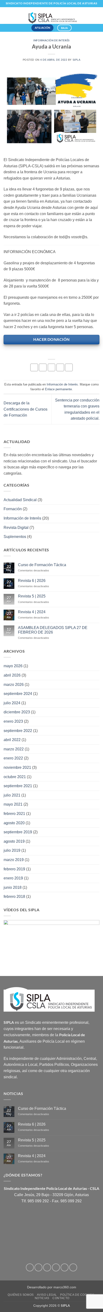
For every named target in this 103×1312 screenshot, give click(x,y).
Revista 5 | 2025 (32, 596)
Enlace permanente (58, 389)
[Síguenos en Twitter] (47, 1267)
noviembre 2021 (17, 767)
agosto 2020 (14, 823)
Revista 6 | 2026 (32, 581)
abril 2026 (12, 675)
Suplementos (15, 537)
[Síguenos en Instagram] (38, 1267)
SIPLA (76, 59)
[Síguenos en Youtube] (73, 1267)
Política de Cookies (77, 1294)
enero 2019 (13, 878)
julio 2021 (12, 795)
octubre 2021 (15, 777)
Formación (13, 509)
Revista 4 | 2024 (32, 612)
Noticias (42, 1298)
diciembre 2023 (17, 712)
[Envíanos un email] (56, 1267)
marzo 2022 (14, 749)
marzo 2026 (14, 685)
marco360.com (64, 1287)
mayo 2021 (13, 804)
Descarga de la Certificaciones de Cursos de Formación (25, 409)
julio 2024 (12, 703)
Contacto (60, 1298)
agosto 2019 (14, 841)
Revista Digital (16, 528)
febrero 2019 (14, 869)
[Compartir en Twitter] (52, 367)
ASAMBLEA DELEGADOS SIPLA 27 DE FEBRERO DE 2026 (52, 630)
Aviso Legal (47, 1294)
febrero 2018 (14, 897)
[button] (96, 15)
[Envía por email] (60, 367)
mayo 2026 (13, 666)
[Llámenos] (65, 1267)
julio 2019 (12, 850)
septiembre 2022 (18, 731)
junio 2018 (13, 887)
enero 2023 (13, 721)
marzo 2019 (14, 860)
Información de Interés (51, 40)
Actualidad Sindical (20, 500)
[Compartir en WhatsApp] (34, 367)
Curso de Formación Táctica (42, 565)
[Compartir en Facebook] (43, 367)
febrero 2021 (14, 814)
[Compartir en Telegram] (69, 367)
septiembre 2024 (18, 694)
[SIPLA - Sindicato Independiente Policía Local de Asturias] (51, 15)
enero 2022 (13, 758)
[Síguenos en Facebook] (30, 1267)
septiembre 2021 (18, 786)
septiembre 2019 (18, 832)
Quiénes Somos (21, 1294)
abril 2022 (12, 740)
